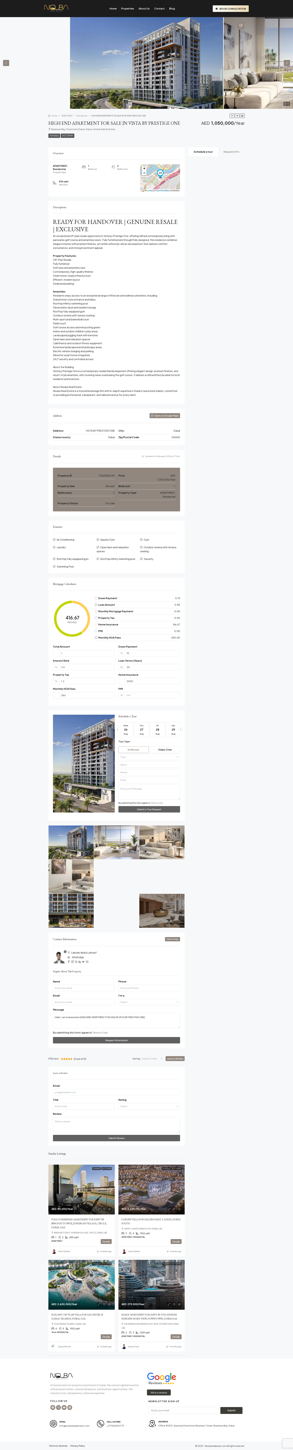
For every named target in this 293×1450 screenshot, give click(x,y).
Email (56, 995)
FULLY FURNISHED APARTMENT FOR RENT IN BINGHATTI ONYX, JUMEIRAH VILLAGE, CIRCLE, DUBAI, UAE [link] (79, 1223)
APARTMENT (67, 115)
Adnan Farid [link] (133, 1346)
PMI (120, 688)
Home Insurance (128, 674)
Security (148, 558)
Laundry (61, 547)
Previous (6, 63)
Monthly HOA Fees (64, 688)
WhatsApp (78, 957)
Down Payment (127, 646)
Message (58, 1009)
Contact (159, 8)
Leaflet (150, 190)
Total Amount (61, 646)
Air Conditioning (65, 539)
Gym (146, 539)
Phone (122, 981)
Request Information (116, 1040)
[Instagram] (58, 1407)
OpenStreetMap (162, 190)
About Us (144, 8)
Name (56, 981)
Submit (231, 1410)
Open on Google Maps (166, 415)
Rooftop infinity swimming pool (117, 558)
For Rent (96, 1169)
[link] (81, 1189)
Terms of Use (156, 803)
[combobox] (149, 757)
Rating (122, 1099)
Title (55, 1099)
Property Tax (61, 674)
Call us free (114, 1422)
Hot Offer (67, 135)
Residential (82, 115)
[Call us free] (100, 1424)
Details (106, 1241)
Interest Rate (61, 660)
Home (113, 8)
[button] (232, 115)
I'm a (121, 995)
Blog (172, 8)
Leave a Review (175, 1058)
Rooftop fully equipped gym (73, 558)
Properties (127, 8)
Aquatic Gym (107, 539)
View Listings (172, 939)
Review (57, 1113)
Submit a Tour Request (149, 809)
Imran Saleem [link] (64, 1251)
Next (287, 63)
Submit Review (117, 1138)
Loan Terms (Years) (130, 660)
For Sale (54, 135)
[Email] (53, 1424)
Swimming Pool (65, 566)
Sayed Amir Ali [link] (64, 1346)
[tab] (240, 25)
